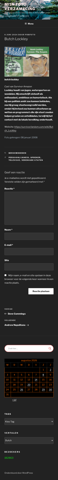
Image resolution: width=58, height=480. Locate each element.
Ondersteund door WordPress (18, 473)
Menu (30, 23)
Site (6, 260)
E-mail (8, 245)
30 (50, 389)
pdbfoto (30, 35)
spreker (35, 157)
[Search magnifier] (50, 348)
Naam (8, 229)
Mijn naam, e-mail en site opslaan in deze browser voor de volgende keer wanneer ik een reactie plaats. (28, 279)
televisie (14, 160)
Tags (7, 414)
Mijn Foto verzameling (19, 6)
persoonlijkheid (19, 157)
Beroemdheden (17, 153)
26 (21, 389)
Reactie (9, 188)
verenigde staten (32, 160)
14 (36, 379)
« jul (14, 400)
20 (29, 384)
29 (43, 389)
